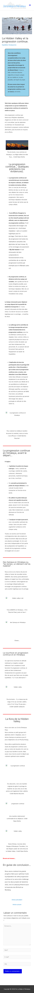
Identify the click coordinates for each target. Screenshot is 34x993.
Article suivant (17, 904)
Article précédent (17, 900)
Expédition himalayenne (9, 45)
